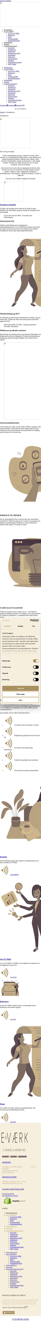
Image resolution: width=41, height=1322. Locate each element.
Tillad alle (20, 688)
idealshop (11, 60)
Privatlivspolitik (13, 39)
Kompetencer (8, 30)
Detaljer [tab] (20, 626)
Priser (10, 37)
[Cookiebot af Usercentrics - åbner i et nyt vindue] (30, 620)
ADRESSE (6, 1162)
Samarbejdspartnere (10, 46)
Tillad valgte (20, 694)
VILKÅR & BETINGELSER (13, 1189)
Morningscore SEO (14, 53)
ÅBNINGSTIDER (9, 1177)
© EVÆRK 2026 (20, 1319)
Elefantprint (11, 55)
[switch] (36, 667)
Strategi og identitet (8, 205)
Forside (2, 112)
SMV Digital (12, 64)
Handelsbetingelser (14, 41)
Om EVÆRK (8, 31)
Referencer (11, 35)
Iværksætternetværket (14, 62)
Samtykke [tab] (7, 626)
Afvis (20, 700)
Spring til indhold (5, 1)
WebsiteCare (12, 50)
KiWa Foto (11, 57)
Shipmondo (11, 51)
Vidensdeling (8, 42)
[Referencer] (10, 997)
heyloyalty (11, 48)
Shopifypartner (12, 59)
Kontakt (6, 44)
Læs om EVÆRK (13, 33)
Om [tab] (33, 626)
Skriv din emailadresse (14, 1308)
